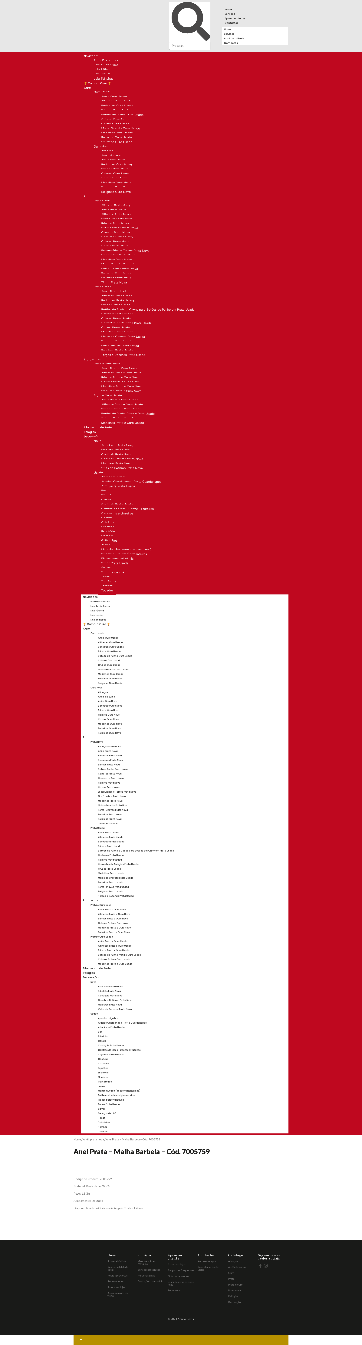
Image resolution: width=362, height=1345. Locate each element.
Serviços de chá (112, 572)
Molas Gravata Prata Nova (120, 264)
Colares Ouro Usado (115, 119)
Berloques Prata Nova (116, 219)
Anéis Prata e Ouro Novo (119, 368)
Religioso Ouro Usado (116, 142)
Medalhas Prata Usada (117, 332)
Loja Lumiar (102, 74)
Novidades (90, 597)
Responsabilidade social (117, 1268)
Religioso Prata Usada (117, 350)
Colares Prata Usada (116, 318)
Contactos (231, 23)
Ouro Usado (102, 92)
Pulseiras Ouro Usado (116, 137)
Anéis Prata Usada (114, 291)
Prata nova (234, 1290)
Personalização (146, 1275)
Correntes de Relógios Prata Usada (126, 323)
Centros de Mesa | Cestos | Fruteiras (127, 509)
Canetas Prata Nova (115, 232)
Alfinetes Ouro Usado (116, 101)
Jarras (105, 545)
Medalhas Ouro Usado (117, 133)
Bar (103, 491)
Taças (105, 577)
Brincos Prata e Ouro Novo (120, 377)
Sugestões (174, 1290)
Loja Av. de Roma (106, 65)
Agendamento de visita (117, 1294)
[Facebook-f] (260, 1266)
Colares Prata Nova (115, 241)
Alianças (107, 151)
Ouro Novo (101, 146)
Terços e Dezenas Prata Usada (123, 355)
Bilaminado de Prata (98, 427)
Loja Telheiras (103, 78)
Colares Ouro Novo (115, 174)
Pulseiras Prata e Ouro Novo (121, 391)
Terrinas (107, 586)
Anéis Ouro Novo (113, 160)
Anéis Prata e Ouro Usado (119, 400)
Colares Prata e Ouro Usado (121, 418)
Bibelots (107, 495)
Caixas (106, 500)
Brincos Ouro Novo (114, 169)
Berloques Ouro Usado (117, 106)
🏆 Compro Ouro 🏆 (97, 83)
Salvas (105, 568)
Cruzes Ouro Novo (114, 178)
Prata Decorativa (106, 60)
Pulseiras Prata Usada (116, 341)
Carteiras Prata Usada (117, 314)
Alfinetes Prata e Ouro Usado (122, 405)
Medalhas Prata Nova (116, 260)
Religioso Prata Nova (116, 278)
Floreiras (107, 536)
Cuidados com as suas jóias (181, 1283)
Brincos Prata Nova (115, 223)
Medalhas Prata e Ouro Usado (122, 423)
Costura (107, 518)
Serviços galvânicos (149, 1269)
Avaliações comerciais (150, 1281)
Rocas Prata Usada (114, 563)
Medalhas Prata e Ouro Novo (122, 386)
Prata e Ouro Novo (107, 364)
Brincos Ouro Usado (115, 110)
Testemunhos (115, 1281)
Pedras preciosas (117, 1275)
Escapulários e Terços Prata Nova (125, 251)
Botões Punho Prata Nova (119, 228)
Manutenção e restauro (146, 1262)
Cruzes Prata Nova (114, 246)
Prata (87, 196)
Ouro (87, 88)
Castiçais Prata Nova (116, 454)
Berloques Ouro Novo (116, 164)
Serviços (230, 14)
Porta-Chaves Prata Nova (119, 269)
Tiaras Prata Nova (114, 282)
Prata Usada (102, 287)
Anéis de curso (111, 155)
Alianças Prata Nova (115, 205)
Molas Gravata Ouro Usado (120, 128)
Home (228, 9)
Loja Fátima (102, 69)
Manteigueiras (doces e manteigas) (126, 549)
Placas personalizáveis (117, 558)
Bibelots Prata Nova (115, 450)
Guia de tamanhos (178, 1276)
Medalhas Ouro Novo (116, 183)
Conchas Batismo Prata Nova (122, 459)
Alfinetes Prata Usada (116, 296)
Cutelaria (107, 522)
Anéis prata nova (93, 1139)
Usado (98, 472)
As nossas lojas (116, 1287)
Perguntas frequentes (181, 1270)
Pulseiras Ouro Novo (115, 187)
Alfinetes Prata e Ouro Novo (121, 373)
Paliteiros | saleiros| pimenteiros (124, 554)
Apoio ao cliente (235, 18)
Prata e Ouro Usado (108, 395)
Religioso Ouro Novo (116, 192)
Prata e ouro (91, 900)
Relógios (90, 432)
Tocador (107, 590)
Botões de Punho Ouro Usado (122, 115)
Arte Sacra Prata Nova (117, 445)
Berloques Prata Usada (117, 300)
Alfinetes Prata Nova (116, 214)
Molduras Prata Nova (116, 463)
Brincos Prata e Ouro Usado (121, 409)
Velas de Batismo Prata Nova (122, 468)
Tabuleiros (108, 581)
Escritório (108, 531)
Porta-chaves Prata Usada (120, 346)
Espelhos (107, 527)
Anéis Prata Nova (113, 210)
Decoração (91, 977)
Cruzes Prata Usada (115, 328)
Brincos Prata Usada (115, 305)
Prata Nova (102, 201)
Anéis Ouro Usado (114, 97)
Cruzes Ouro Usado (115, 124)
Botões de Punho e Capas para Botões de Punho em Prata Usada (148, 309)
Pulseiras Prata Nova (116, 273)
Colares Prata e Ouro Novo (120, 382)
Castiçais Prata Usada (117, 504)
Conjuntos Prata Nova (117, 237)
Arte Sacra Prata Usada (118, 486)
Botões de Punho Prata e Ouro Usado (128, 414)
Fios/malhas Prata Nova (118, 255)
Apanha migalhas (113, 477)
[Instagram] (266, 1266)
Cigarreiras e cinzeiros (117, 513)
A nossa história (116, 1261)
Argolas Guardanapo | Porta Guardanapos (131, 481)
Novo (97, 441)
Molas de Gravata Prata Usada (123, 337)
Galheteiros (109, 540)
